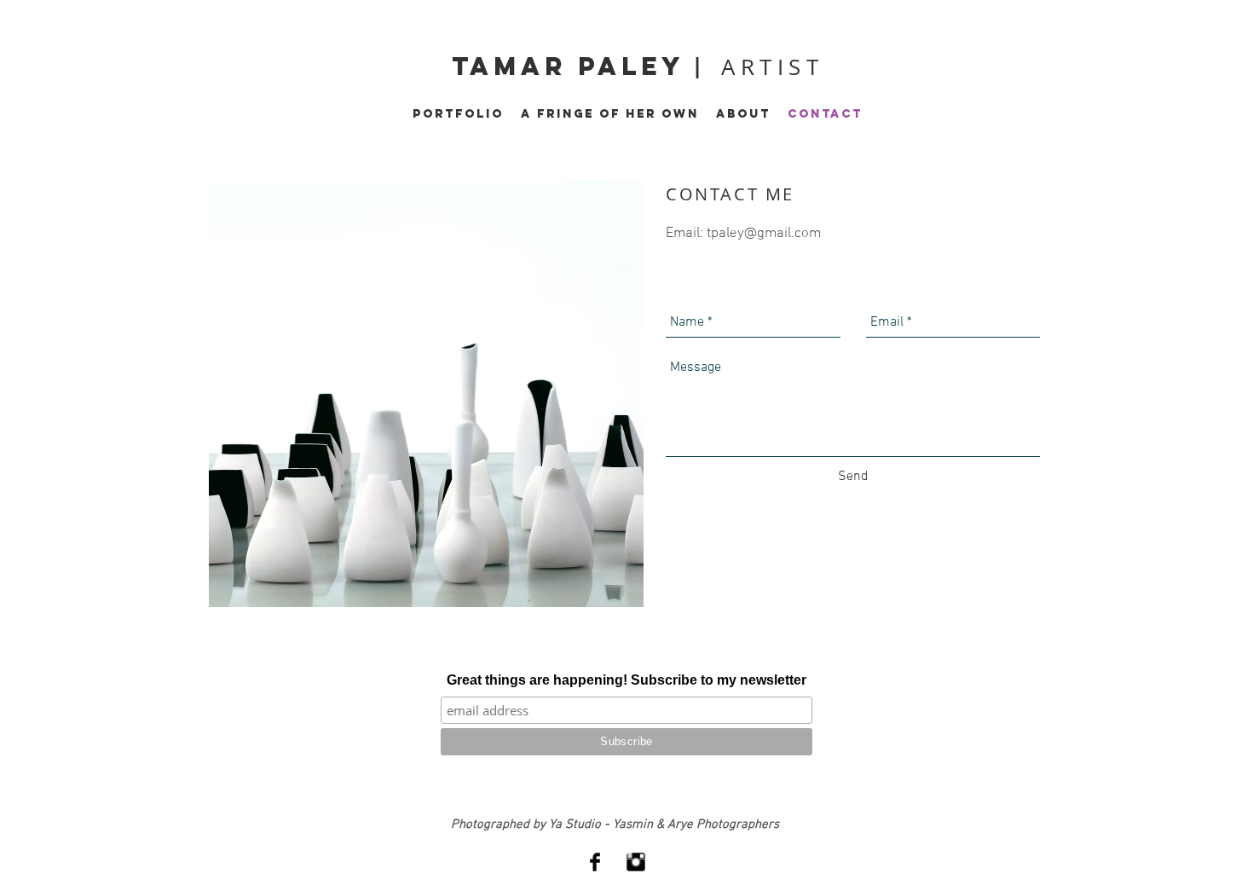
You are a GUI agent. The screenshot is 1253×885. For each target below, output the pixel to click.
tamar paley (573, 66)
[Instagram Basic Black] (635, 862)
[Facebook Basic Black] (595, 862)
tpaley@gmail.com (764, 233)
